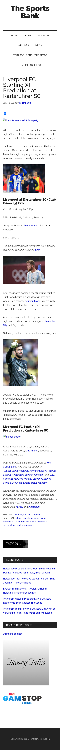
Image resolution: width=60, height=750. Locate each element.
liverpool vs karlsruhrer (24, 525)
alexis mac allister (24, 518)
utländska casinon (12, 633)
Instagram (33, 506)
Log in (46, 739)
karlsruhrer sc (41, 521)
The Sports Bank (30, 12)
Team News (30, 225)
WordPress (36, 739)
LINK (37, 249)
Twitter (19, 506)
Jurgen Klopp (33, 301)
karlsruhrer (8, 521)
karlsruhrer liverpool (24, 521)
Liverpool (35, 514)
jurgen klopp (40, 518)
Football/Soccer (22, 514)
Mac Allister (31, 450)
